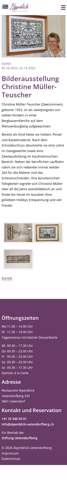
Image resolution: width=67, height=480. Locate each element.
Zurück (7, 278)
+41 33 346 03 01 (14, 419)
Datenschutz (11, 458)
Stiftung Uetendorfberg (19, 438)
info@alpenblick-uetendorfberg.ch (28, 424)
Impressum (10, 453)
